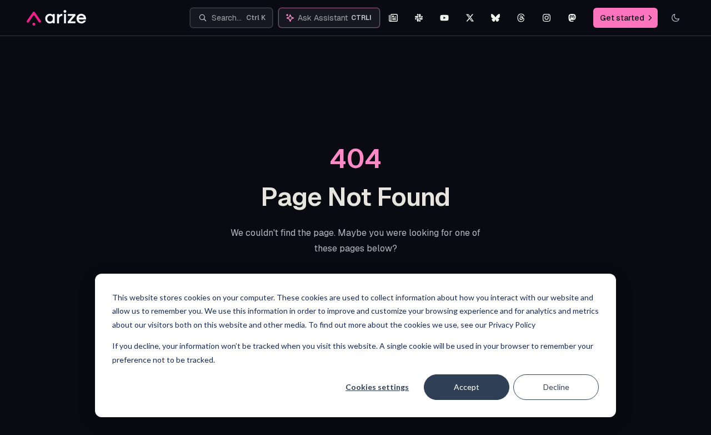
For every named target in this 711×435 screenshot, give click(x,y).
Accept (466, 387)
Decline (556, 387)
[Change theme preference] (675, 18)
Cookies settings (377, 387)
